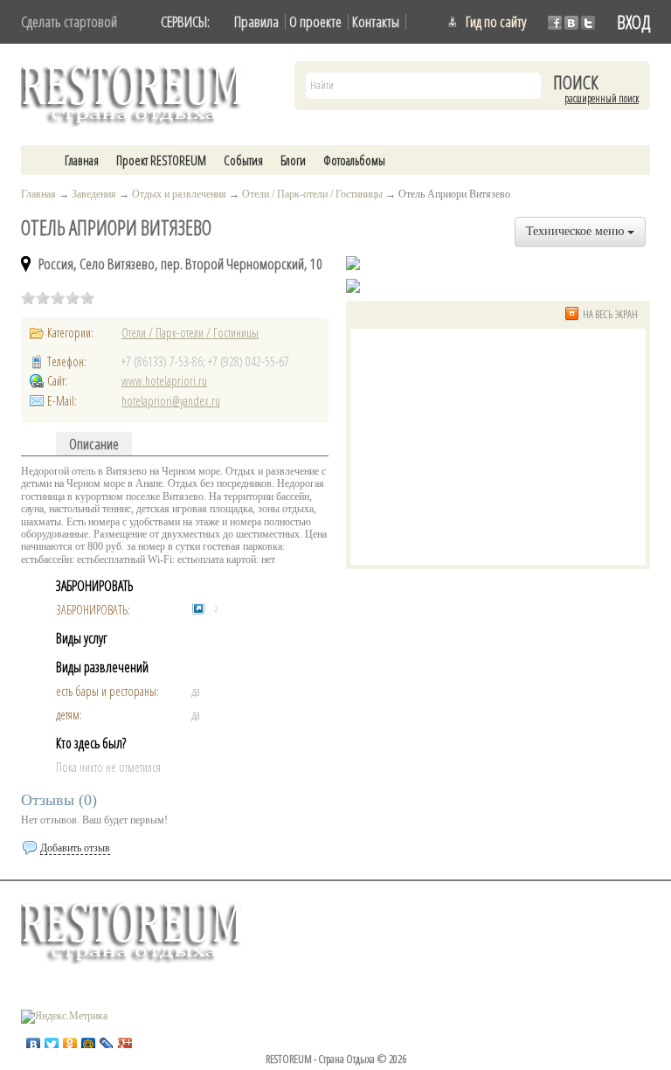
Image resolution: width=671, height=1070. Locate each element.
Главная (82, 160)
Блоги (293, 160)
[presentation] (94, 443)
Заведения (94, 194)
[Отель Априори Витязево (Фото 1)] (353, 286)
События (243, 160)
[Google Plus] (125, 1040)
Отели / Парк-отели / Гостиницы (312, 194)
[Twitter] (52, 1040)
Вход (633, 22)
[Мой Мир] (89, 1040)
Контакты (375, 21)
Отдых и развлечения (179, 194)
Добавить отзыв (75, 848)
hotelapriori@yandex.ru (170, 401)
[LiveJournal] (107, 1040)
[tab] (94, 443)
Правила (256, 21)
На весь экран (610, 314)
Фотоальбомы (354, 160)
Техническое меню (576, 231)
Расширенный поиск (601, 99)
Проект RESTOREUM (161, 160)
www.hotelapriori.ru (164, 380)
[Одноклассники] (70, 1040)
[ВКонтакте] (33, 1040)
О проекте (315, 21)
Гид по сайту (496, 21)
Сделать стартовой (69, 21)
